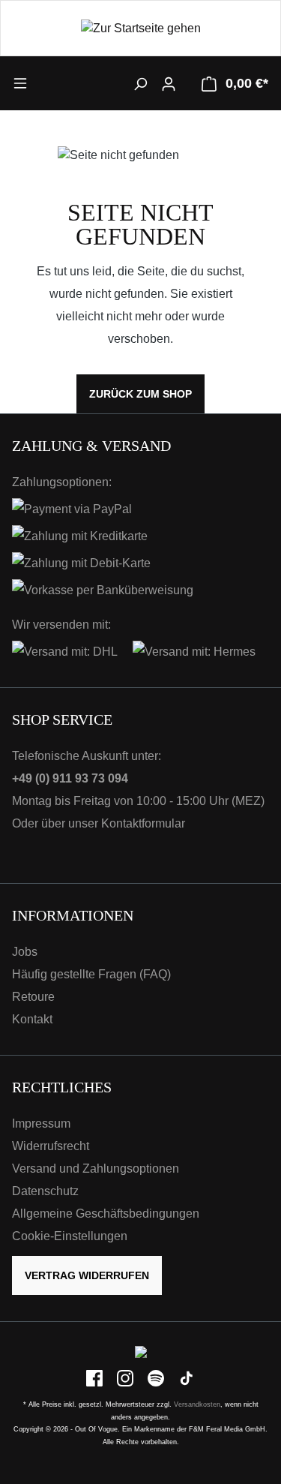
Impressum (41, 1123)
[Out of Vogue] (141, 1351)
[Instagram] (126, 1378)
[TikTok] (186, 1378)
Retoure (33, 996)
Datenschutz (45, 1191)
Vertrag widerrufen (87, 1275)
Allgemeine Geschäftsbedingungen (105, 1213)
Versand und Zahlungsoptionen (95, 1168)
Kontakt (32, 1019)
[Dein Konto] (168, 83)
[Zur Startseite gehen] (140, 28)
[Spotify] (157, 1378)
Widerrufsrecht (50, 1146)
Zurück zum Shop (140, 394)
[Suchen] (140, 83)
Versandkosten (197, 1404)
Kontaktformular (143, 823)
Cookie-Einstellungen (69, 1236)
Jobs (24, 951)
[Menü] (44, 83)
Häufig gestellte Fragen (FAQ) (91, 974)
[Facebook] (95, 1378)
